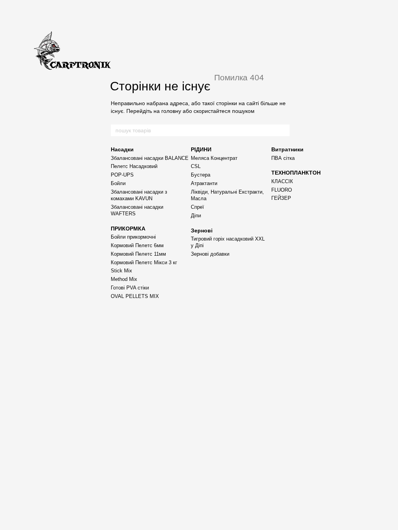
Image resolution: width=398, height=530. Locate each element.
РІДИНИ (201, 149)
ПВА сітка (283, 158)
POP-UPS (122, 175)
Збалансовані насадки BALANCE (150, 158)
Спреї (197, 207)
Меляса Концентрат (214, 158)
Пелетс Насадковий (134, 166)
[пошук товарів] (283, 130)
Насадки (122, 149)
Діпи (196, 215)
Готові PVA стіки (130, 288)
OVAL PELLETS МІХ (135, 296)
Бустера (200, 175)
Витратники (287, 149)
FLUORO (281, 190)
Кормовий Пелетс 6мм (137, 245)
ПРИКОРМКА (128, 228)
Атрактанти (204, 183)
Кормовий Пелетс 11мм (138, 254)
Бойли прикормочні (133, 237)
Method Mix (124, 279)
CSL (196, 166)
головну (171, 111)
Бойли (118, 183)
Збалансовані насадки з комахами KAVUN (139, 195)
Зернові (202, 230)
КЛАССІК (282, 181)
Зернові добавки (210, 254)
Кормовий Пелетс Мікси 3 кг (144, 262)
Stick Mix (121, 271)
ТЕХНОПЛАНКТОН (296, 173)
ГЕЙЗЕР (281, 198)
